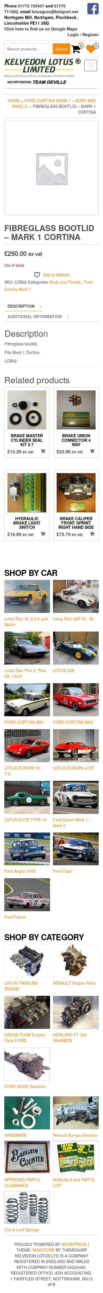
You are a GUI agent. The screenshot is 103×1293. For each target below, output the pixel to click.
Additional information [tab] (34, 316)
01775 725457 (31, 6)
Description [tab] (21, 306)
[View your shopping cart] (76, 51)
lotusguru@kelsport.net (55, 11)
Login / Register (83, 34)
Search (61, 49)
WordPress (74, 1244)
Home (14, 100)
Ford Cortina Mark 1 (47, 100)
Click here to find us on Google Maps (40, 29)
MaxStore (44, 1250)
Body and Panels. (66, 282)
